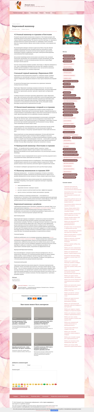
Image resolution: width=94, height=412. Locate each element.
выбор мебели (67, 61)
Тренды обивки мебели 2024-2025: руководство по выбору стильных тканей (72, 210)
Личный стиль (30, 5)
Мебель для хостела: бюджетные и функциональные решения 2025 (72, 281)
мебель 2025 (67, 83)
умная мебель (67, 140)
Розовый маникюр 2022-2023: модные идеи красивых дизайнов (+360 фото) (43, 322)
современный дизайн (69, 129)
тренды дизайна (77, 137)
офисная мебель (68, 115)
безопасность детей (69, 55)
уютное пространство (69, 149)
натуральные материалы (70, 109)
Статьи (54, 12)
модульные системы (69, 106)
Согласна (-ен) (54, 410)
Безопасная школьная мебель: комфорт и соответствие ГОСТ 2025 (72, 257)
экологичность (67, 171)
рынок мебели (67, 120)
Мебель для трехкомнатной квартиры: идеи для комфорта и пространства (72, 305)
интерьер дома (67, 72)
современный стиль (69, 132)
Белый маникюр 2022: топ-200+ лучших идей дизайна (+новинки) (19, 322)
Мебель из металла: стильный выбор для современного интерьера (72, 240)
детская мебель (68, 67)
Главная (15, 396)
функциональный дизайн (70, 160)
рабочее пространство (69, 117)
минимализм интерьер (69, 95)
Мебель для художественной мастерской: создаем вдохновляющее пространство (72, 272)
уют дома (66, 146)
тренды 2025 (67, 137)
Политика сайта (35, 396)
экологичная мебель (69, 168)
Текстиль (48, 12)
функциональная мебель (70, 151)
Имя (13, 365)
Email (28, 365)
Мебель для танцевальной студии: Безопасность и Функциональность (71, 324)
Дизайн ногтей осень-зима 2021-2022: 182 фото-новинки (21, 347)
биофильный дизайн (69, 58)
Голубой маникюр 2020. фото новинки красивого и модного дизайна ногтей (43, 348)
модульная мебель (68, 103)
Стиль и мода (34, 12)
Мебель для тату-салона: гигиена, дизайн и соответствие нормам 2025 (72, 318)
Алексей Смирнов (22, 285)
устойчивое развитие (69, 143)
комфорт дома (67, 78)
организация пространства (71, 112)
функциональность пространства (72, 157)
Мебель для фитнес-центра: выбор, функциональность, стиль (71, 294)
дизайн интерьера (68, 69)
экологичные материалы (70, 174)
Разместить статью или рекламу (59, 396)
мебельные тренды (69, 86)
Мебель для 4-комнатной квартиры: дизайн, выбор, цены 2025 (72, 266)
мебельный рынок (68, 89)
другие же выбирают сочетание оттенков (40, 208)
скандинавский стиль (69, 126)
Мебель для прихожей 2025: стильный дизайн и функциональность (71, 223)
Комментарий (16, 369)
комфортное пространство (71, 81)
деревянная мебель (69, 64)
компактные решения (69, 75)
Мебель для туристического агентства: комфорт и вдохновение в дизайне (71, 300)
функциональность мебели (71, 154)
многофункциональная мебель (72, 98)
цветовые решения (68, 163)
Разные (42, 12)
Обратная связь (24, 396)
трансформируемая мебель (71, 134)
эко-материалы (67, 166)
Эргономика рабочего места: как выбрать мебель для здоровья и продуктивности (72, 200)
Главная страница (17, 12)
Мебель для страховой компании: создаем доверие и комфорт (72, 333)
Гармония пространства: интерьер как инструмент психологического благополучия (72, 188)
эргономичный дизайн (69, 177)
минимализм (67, 92)
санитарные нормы (69, 123)
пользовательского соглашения (43, 410)
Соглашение (45, 396)
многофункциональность (70, 100)
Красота (26, 12)
